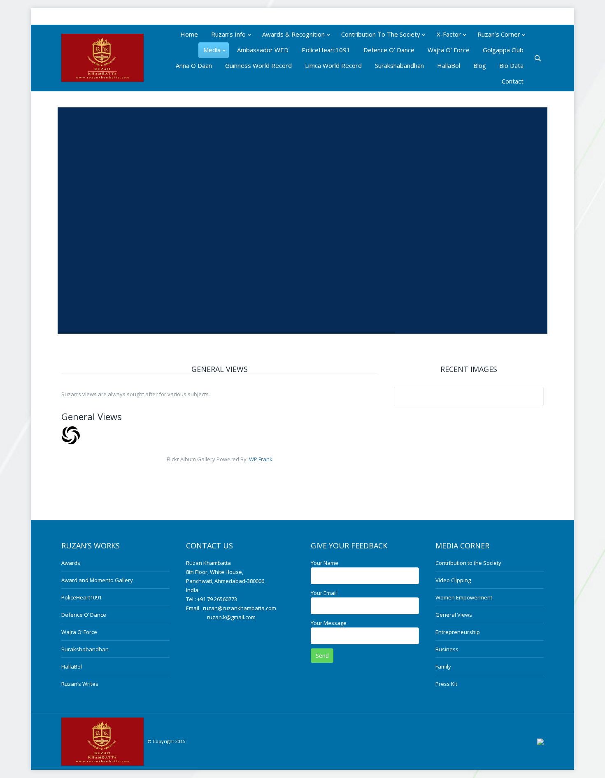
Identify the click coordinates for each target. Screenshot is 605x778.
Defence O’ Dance (83, 614)
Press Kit (446, 683)
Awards (70, 563)
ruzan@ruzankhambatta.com (239, 608)
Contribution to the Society (468, 563)
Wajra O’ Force (79, 632)
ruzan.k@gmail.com (231, 617)
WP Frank (260, 459)
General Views (453, 614)
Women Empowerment (463, 597)
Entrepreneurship (457, 632)
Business (446, 649)
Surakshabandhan (85, 649)
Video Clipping (453, 580)
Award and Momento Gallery (97, 580)
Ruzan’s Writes (79, 683)
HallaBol (71, 666)
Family (443, 666)
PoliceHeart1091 (81, 597)
